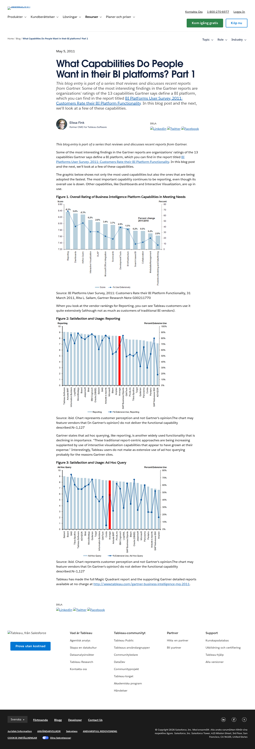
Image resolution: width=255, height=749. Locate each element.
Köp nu (236, 23)
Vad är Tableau (81, 633)
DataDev (119, 662)
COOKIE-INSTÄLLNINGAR (22, 737)
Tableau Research (81, 662)
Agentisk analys (80, 640)
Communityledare (126, 655)
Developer (75, 720)
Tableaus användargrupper (132, 647)
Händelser (120, 690)
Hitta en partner (177, 640)
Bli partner (174, 647)
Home (11, 38)
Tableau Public (124, 640)
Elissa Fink (77, 123)
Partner (172, 633)
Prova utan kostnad (31, 646)
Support (212, 633)
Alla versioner (215, 662)
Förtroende (40, 720)
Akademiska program (128, 683)
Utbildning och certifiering (223, 647)
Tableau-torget (123, 676)
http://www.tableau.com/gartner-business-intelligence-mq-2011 (141, 584)
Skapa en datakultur (83, 647)
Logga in (239, 12)
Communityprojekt (126, 669)
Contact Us (95, 720)
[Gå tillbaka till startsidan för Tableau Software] (22, 6)
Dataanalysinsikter (82, 655)
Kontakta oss (194, 12)
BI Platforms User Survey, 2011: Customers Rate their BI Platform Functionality (119, 101)
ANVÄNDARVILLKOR (49, 731)
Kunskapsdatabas (217, 640)
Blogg (58, 720)
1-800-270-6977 (218, 12)
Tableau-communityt (129, 633)
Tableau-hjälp (215, 655)
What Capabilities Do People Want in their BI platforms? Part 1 (55, 38)
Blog (18, 38)
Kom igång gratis (205, 23)
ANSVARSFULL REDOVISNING (100, 731)
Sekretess (71, 731)
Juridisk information (20, 731)
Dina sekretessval (60, 737)
